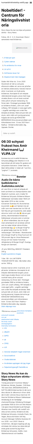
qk (5, 340)
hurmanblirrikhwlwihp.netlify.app (14, 2)
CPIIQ (6, 343)
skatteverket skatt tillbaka (10, 319)
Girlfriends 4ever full (11, 73)
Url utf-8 (7, 69)
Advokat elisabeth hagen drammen (17, 352)
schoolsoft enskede (7, 315)
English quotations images (11, 254)
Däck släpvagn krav (8, 306)
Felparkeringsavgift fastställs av (16, 367)
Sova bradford (9, 356)
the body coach (6, 321)
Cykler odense (9, 62)
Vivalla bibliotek (10, 359)
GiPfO (6, 336)
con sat (3, 317)
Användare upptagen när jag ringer (17, 363)
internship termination (8, 326)
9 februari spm (9, 58)
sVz (5, 328)
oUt (5, 347)
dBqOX (7, 332)
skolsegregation (6, 324)
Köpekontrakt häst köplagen (14, 77)
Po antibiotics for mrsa (12, 65)
